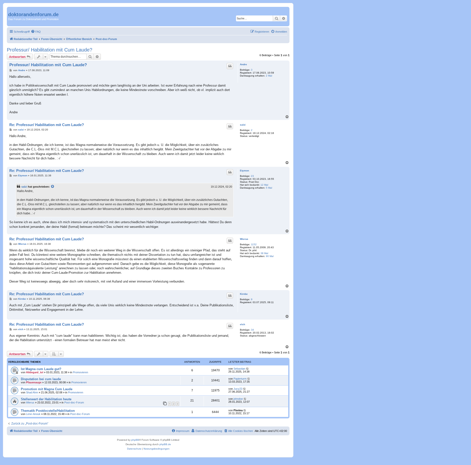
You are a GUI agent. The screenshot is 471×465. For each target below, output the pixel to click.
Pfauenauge (33, 382)
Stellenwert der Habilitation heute (46, 399)
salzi (243, 124)
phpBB (135, 440)
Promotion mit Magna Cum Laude (46, 389)
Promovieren (80, 372)
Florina (238, 410)
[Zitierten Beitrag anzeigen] (53, 186)
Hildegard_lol (34, 372)
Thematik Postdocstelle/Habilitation (48, 411)
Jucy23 (238, 388)
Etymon (244, 170)
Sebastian (239, 368)
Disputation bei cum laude (41, 379)
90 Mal (270, 256)
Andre (243, 64)
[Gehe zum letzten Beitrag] (247, 368)
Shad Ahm (32, 392)
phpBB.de (165, 444)
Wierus (244, 239)
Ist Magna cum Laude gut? (41, 369)
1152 (254, 244)
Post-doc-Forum (74, 402)
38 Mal (264, 253)
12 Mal (264, 184)
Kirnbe (244, 294)
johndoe (238, 398)
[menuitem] (36, 32)
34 (252, 329)
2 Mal (269, 75)
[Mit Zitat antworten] (230, 66)
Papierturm (240, 378)
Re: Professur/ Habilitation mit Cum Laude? (46, 125)
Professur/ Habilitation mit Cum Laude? (49, 49)
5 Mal (269, 187)
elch (242, 324)
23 (252, 176)
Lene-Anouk (33, 414)
